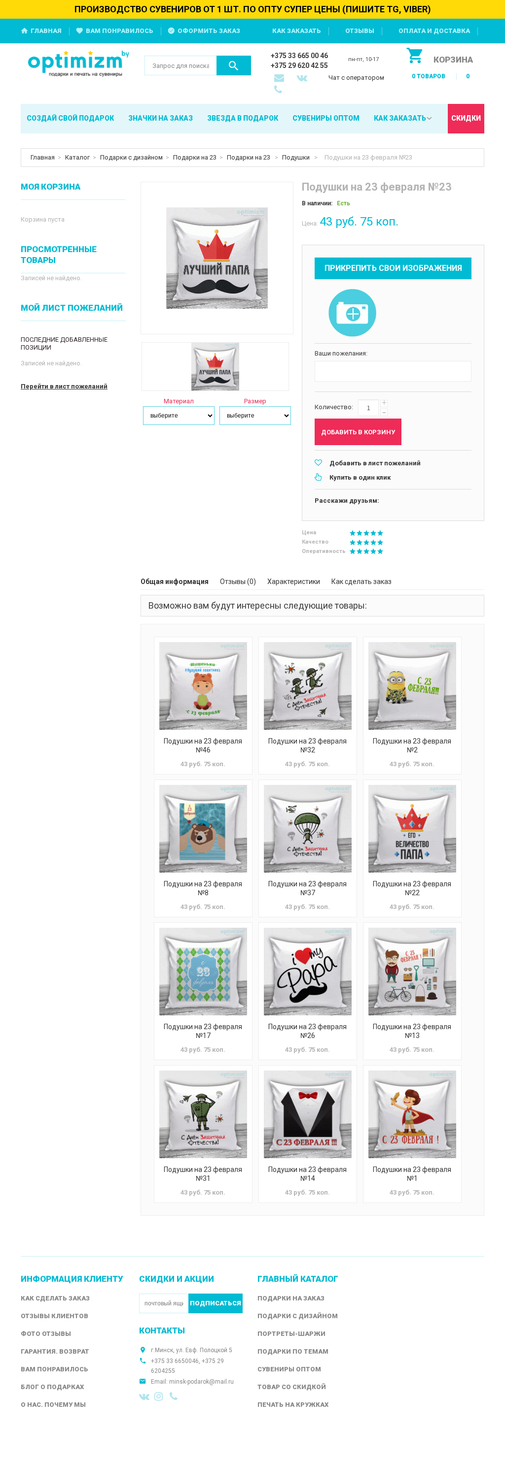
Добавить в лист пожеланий (375, 463)
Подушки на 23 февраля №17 (203, 1031)
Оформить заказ (209, 30)
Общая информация (175, 581)
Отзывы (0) (238, 581)
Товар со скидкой (291, 1387)
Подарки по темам (292, 1351)
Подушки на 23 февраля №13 (412, 1031)
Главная (46, 30)
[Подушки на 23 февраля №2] (412, 686)
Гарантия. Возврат (55, 1351)
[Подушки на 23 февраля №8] (203, 829)
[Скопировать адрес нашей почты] (280, 79)
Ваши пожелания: (341, 353)
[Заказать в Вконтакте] (303, 79)
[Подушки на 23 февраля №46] (203, 686)
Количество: (334, 407)
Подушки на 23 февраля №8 (203, 888)
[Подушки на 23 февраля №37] (308, 829)
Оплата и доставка (434, 30)
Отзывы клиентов (54, 1316)
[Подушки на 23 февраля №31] (203, 1114)
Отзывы (359, 30)
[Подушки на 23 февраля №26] (308, 971)
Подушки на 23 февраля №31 (203, 1174)
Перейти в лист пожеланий (64, 386)
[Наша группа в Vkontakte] (144, 1396)
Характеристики (293, 581)
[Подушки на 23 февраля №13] (412, 971)
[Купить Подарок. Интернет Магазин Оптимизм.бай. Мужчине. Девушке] (78, 64)
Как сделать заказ (361, 581)
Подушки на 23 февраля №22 (412, 888)
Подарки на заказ (291, 1298)
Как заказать (296, 30)
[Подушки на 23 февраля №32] (308, 686)
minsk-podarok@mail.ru (201, 1381)
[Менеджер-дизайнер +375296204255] (280, 91)
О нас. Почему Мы (53, 1404)
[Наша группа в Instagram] (159, 1396)
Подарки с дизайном (131, 157)
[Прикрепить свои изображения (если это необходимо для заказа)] (352, 313)
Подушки (296, 157)
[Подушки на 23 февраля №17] (203, 971)
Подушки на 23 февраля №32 (307, 745)
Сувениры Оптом (289, 1369)
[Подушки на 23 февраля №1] (412, 1114)
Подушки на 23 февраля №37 (307, 888)
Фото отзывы (46, 1333)
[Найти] (233, 65)
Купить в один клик (360, 477)
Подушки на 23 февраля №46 (203, 745)
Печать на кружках (292, 1404)
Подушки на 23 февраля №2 (412, 745)
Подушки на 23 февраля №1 (412, 1174)
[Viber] (175, 1396)
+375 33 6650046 (175, 1361)
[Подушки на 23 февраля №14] (308, 1114)
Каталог (77, 157)
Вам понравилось (119, 30)
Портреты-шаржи (291, 1333)
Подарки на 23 (194, 157)
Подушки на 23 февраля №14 (307, 1174)
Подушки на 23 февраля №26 (307, 1031)
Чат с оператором (356, 77)
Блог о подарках (52, 1387)
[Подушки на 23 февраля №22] (412, 829)
